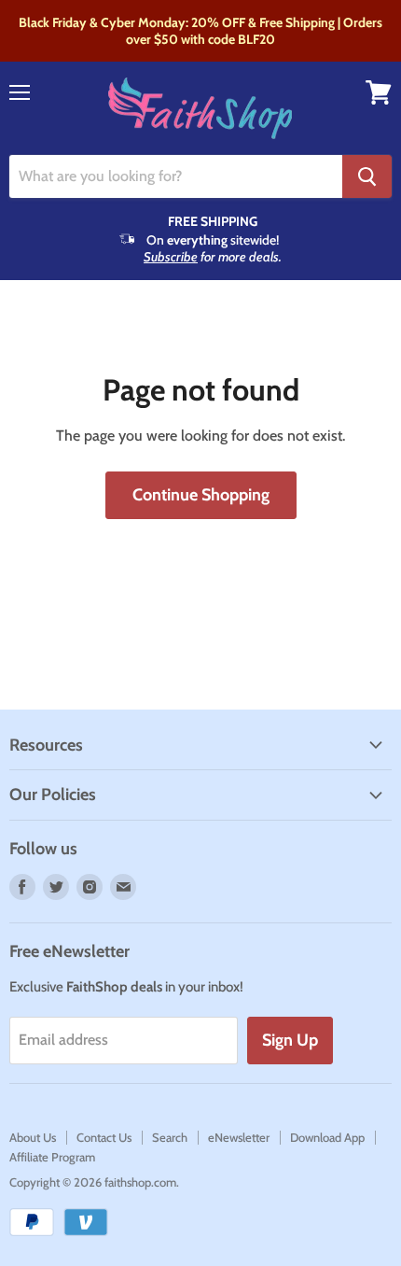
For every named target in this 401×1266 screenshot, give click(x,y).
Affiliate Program (52, 1156)
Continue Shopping (201, 495)
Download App (327, 1137)
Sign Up (290, 1040)
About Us (32, 1137)
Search (169, 1137)
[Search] (367, 176)
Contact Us (103, 1137)
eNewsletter (239, 1137)
